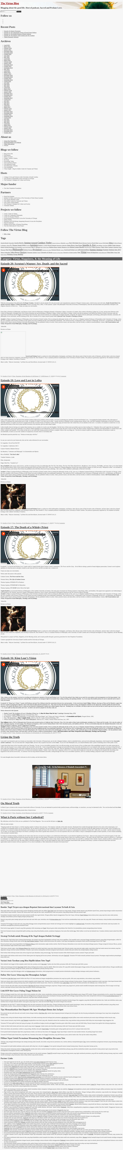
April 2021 (7, 45)
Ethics (111, 243)
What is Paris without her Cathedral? (22, 817)
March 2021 (7, 46)
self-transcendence (83, 250)
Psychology (37, 250)
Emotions (100, 243)
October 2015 (7, 132)
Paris (13, 896)
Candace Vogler (45, 242)
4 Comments (61, 523)
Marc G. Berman (35, 247)
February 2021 (8, 48)
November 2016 (8, 113)
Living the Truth (10, 736)
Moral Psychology (88, 247)
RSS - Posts (7, 234)
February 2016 (8, 126)
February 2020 (8, 62)
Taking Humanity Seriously (11, 37)
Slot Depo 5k (31, 985)
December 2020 (8, 51)
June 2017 (6, 102)
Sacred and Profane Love (71, 250)
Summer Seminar (96, 250)
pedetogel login (80, 923)
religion (62, 249)
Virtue (84, 252)
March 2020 (7, 60)
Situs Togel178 (26, 1049)
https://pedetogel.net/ (24, 1072)
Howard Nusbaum (52, 245)
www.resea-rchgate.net (39, 1062)
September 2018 (8, 80)
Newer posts (4, 899)
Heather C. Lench (42, 245)
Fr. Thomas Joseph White (18, 245)
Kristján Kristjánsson (9, 247)
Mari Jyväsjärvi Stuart (44, 247)
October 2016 (7, 114)
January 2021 (7, 49)
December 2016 (8, 111)
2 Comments (62, 376)
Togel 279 (48, 1065)
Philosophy (18, 249)
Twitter (38, 252)
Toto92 (49, 1099)
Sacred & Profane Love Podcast (12, 142)
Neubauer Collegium (113, 247)
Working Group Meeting (15, 254)
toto (75, 931)
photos (26, 250)
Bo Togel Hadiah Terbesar (32, 941)
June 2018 (6, 84)
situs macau (55, 1092)
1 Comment (56, 799)
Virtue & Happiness (92, 252)
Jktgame (85, 1137)
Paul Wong (9, 250)
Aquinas (27, 243)
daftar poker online (18, 1083)
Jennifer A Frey (7, 376)
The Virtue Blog (10, 3)
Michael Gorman (74, 247)
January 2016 (7, 128)
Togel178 (49, 1053)
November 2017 (8, 95)
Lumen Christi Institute (26, 247)
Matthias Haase (53, 247)
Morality (82, 247)
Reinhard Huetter (56, 250)
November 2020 (8, 52)
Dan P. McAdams (73, 243)
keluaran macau (31, 971)
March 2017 (7, 107)
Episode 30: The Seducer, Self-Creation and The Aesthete (19, 35)
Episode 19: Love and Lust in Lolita (21, 380)
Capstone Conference (56, 243)
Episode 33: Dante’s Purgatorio (12, 31)
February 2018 (8, 90)
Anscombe (11, 243)
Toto (84, 1041)
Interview (64, 245)
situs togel (20, 1078)
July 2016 (6, 119)
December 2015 (8, 129)
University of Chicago (46, 252)
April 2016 (7, 123)
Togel (44, 928)
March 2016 (7, 125)
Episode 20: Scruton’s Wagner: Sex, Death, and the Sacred (34, 263)
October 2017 (7, 96)
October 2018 (7, 78)
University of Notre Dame (58, 252)
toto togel (44, 964)
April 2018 (7, 87)
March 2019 (7, 72)
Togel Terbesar (84, 915)
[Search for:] (8, 11)
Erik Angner (106, 243)
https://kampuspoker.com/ (17, 1080)
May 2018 (6, 86)
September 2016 (8, 116)
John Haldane (99, 245)
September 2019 (8, 68)
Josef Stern (105, 245)
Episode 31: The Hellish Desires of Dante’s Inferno (17, 34)
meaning (59, 247)
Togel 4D (66, 955)
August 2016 (7, 117)
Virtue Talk (117, 252)
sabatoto (46, 1046)
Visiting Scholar (4, 254)
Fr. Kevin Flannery (118, 243)
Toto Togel (50, 910)
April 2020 (7, 59)
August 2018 (7, 81)
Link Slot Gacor (12, 978)
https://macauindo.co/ (41, 1071)
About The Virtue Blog (10, 141)
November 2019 (8, 65)
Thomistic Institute (32, 252)
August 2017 (7, 99)
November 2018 (8, 77)
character (63, 243)
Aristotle (34, 243)
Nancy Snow (104, 247)
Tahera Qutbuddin (5, 252)
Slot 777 (26, 1006)
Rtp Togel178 (53, 1063)
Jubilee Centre (112, 245)
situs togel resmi (73, 1095)
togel (53, 1023)
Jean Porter (78, 245)
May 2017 (6, 104)
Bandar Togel (50, 1148)
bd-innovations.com (55, 919)
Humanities (59, 245)
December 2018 (8, 75)
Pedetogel (23, 1075)
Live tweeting (18, 247)
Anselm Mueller (19, 243)
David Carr (89, 243)
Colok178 (93, 1084)
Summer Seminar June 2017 (112, 250)
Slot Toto (49, 1000)
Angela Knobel (5, 243)
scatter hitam (66, 982)
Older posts (4, 897)
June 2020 (6, 56)
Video (78, 252)
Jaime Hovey (71, 245)
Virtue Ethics (110, 252)
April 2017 (7, 105)
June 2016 (6, 120)
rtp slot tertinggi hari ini (112, 995)
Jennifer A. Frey (89, 245)
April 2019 (7, 71)
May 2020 (6, 57)
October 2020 (7, 54)
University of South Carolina (70, 252)
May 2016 (6, 122)
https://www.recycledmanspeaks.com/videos (29, 1077)
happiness (34, 245)
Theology (23, 252)
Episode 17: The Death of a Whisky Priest (24, 527)
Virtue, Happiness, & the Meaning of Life (23, 376)
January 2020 (7, 63)
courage (67, 243)
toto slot (38, 1026)
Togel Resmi (51, 1146)
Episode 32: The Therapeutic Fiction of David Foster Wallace (20, 32)
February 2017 (8, 108)
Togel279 (6, 1125)
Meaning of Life (66, 247)
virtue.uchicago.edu (103, 252)
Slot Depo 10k (43, 1013)
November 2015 (8, 131)
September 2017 (8, 98)
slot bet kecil (64, 1017)
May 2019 (6, 69)
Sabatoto (71, 1104)
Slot (35, 1081)
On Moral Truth (10, 803)
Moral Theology (96, 247)
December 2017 (8, 93)
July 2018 (6, 83)
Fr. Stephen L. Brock (5, 245)
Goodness (28, 245)
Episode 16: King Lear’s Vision (18, 658)
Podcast (30, 250)
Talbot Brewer (15, 252)
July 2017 (6, 101)
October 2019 (7, 66)
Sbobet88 (90, 1134)
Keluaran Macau (30, 944)
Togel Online (45, 1029)
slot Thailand (24, 1020)
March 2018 (7, 89)
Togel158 (14, 1066)
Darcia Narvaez (83, 243)
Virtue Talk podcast (9, 144)
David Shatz (95, 243)
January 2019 (7, 74)
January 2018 (7, 92)
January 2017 (7, 110)
